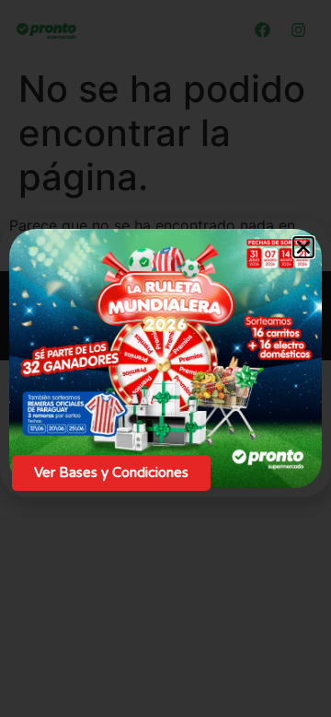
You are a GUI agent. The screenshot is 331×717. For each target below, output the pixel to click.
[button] (303, 247)
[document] (165, 358)
